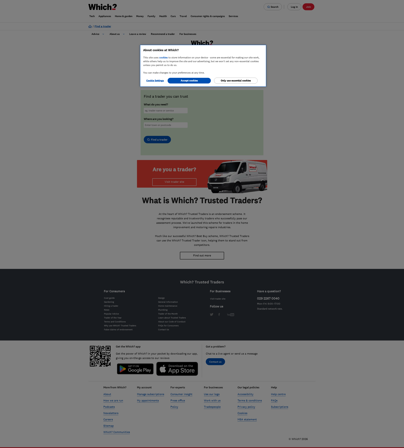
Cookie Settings (155, 80)
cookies (163, 57)
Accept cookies (189, 80)
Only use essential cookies (236, 80)
